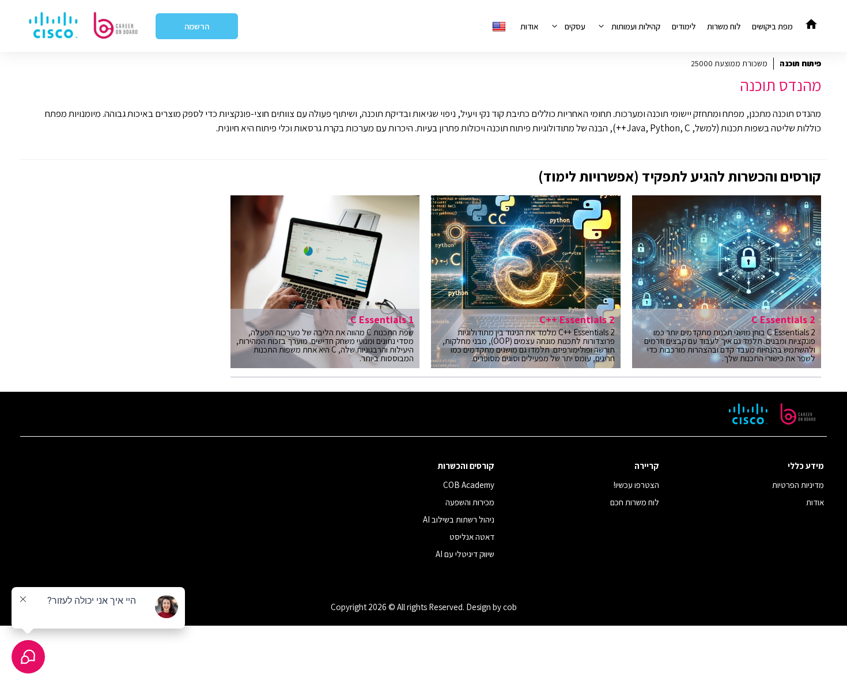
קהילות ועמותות (635, 26)
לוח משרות (723, 26)
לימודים (683, 26)
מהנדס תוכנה (780, 85)
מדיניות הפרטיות (798, 484)
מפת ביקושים (772, 26)
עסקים (575, 26)
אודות (529, 26)
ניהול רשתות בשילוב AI (458, 519)
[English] (500, 26)
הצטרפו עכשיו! (636, 484)
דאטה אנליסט (471, 536)
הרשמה (196, 26)
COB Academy (468, 484)
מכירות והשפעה (469, 502)
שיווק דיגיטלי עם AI (465, 553)
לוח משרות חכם (634, 502)
